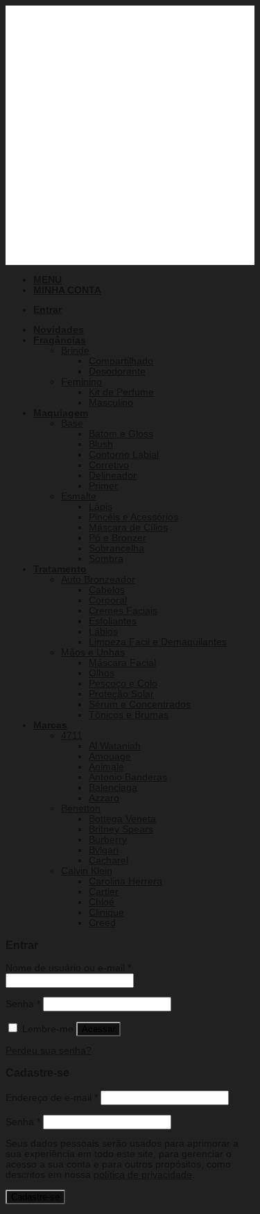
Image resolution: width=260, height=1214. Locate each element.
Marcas (50, 725)
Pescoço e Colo (123, 683)
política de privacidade (143, 1175)
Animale (106, 767)
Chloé (101, 902)
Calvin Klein (86, 871)
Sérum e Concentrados (140, 704)
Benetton (81, 808)
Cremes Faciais (123, 611)
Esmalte (78, 496)
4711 (72, 735)
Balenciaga (113, 788)
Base (72, 423)
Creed (102, 923)
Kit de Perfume (121, 392)
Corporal (108, 600)
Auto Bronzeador (98, 579)
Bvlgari (104, 850)
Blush (101, 444)
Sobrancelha (116, 548)
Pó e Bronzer (117, 538)
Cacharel (108, 860)
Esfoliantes (113, 621)
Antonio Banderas (128, 777)
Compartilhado (121, 361)
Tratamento (60, 569)
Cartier (104, 892)
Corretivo (109, 465)
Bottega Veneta (122, 819)
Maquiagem (60, 413)
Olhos (101, 673)
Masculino (111, 402)
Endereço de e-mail (52, 1098)
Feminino (81, 382)
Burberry (108, 840)
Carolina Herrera (125, 881)
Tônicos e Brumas (128, 715)
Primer (103, 486)
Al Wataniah (115, 746)
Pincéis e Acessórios (133, 517)
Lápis (100, 507)
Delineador (113, 475)
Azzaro (104, 798)
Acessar (98, 1029)
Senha (23, 1004)
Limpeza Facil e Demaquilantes (158, 642)
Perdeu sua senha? (49, 1050)
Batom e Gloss (121, 434)
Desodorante (117, 371)
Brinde (75, 350)
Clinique (106, 912)
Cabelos (107, 590)
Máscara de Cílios (128, 527)
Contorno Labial (124, 455)
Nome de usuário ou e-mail (68, 968)
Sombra (106, 559)
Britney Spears (121, 829)
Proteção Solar (121, 694)
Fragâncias (59, 340)
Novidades (58, 330)
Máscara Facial (122, 663)
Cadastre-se (35, 1197)
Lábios (103, 631)
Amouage (110, 756)
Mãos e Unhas (93, 652)
